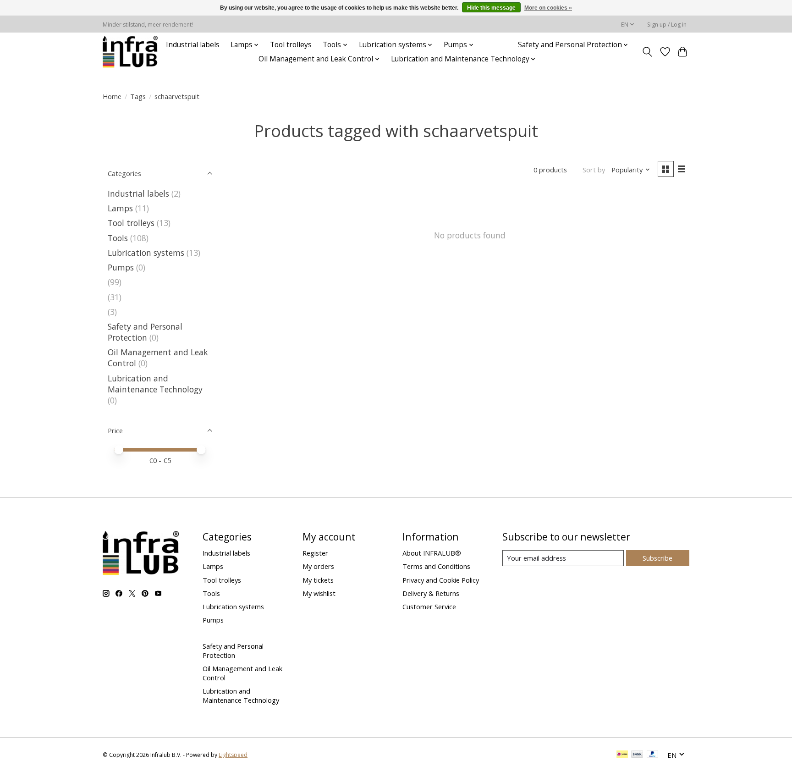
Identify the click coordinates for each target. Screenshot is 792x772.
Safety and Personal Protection (145, 332)
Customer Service (429, 606)
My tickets (318, 580)
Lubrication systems (146, 252)
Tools (118, 237)
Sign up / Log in (667, 24)
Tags (138, 96)
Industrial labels (193, 45)
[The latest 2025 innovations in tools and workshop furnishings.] (130, 52)
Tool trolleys (291, 45)
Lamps (120, 208)
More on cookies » (548, 8)
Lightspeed (233, 755)
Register (315, 552)
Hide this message (491, 8)
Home (112, 96)
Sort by (594, 169)
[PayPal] (653, 755)
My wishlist (319, 593)
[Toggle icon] (647, 52)
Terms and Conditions (436, 566)
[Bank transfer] (637, 755)
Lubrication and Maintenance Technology (155, 384)
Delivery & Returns (430, 593)
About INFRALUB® (431, 552)
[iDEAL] (622, 755)
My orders (318, 566)
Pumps (121, 267)
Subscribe (657, 557)
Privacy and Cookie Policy (440, 580)
